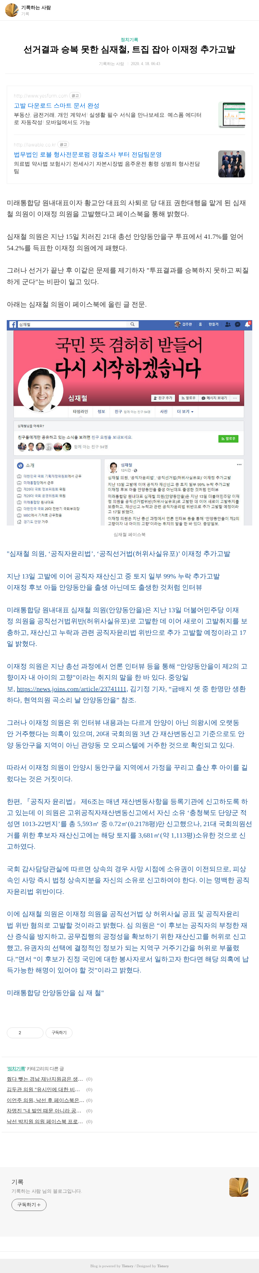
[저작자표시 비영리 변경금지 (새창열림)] (82, 1033)
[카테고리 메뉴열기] (247, 10)
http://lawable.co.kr (35, 144)
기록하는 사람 (36, 7)
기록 (17, 1182)
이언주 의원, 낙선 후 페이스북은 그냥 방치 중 (45, 1100)
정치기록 (129, 39)
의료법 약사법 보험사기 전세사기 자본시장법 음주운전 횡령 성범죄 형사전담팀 (107, 167)
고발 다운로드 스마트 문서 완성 (56, 105)
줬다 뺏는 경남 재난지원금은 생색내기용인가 (45, 1079)
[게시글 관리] (36, 1033)
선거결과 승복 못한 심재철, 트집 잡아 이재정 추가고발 (129, 49)
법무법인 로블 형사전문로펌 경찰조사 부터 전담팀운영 (88, 154)
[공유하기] (27, 1033)
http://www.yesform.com (41, 95)
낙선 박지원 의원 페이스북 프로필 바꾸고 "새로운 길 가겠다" (45, 1121)
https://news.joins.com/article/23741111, (72, 688)
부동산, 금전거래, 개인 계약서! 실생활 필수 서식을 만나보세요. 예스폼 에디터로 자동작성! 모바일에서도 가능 (108, 118)
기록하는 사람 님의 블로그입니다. (46, 1191)
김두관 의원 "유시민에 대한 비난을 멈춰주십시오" (45, 1089)
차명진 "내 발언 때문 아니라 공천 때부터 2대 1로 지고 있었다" (45, 1110)
